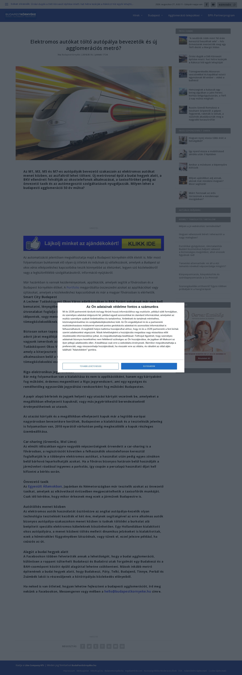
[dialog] (121, 337)
